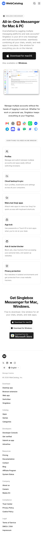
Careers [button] (6, 489)
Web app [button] (6, 395)
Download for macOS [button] (21, 56)
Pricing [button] (5, 455)
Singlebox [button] (7, 403)
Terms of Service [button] (9, 523)
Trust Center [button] (7, 504)
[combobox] (13, 368)
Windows (22, 63)
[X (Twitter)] (3, 363)
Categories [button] (7, 422)
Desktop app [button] (8, 388)
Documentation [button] (8, 459)
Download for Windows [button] (22, 328)
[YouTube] (11, 363)
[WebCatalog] (4, 356)
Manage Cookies (8, 373)
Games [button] (5, 418)
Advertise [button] (6, 444)
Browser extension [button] (10, 392)
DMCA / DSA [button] (8, 526)
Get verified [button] (7, 436)
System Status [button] (8, 474)
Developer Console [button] (10, 433)
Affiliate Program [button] (9, 470)
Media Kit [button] (6, 493)
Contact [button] (6, 463)
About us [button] (6, 485)
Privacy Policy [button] (8, 508)
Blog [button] (4, 467)
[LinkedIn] (7, 363)
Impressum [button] (7, 530)
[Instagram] (15, 363)
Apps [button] (5, 414)
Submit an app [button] (8, 440)
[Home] (12, 3)
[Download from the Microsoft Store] (21, 335)
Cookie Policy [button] (8, 512)
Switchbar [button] (7, 399)
